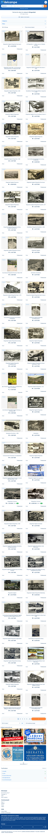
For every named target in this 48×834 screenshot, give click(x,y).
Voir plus (3, 823)
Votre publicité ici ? (24, 764)
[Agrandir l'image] (12, 36)
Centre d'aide (4, 811)
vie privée (38, 831)
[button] (42, 6)
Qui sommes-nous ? (5, 792)
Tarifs (2, 795)
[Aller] (22, 723)
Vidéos (2, 806)
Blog (2, 802)
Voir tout (44, 768)
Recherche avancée (24, 8)
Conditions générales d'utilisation (28, 831)
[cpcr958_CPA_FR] (12, 736)
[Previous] (9, 719)
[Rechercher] (45, 6)
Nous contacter (4, 797)
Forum (2, 805)
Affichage (6, 27)
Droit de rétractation (9, 832)
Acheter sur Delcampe (5, 812)
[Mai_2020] (35, 736)
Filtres (3, 23)
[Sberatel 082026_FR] (35, 753)
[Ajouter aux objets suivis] (21, 32)
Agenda (2, 803)
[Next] (38, 719)
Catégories (4, 20)
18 (29, 718)
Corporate (3, 794)
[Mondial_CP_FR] (12, 753)
